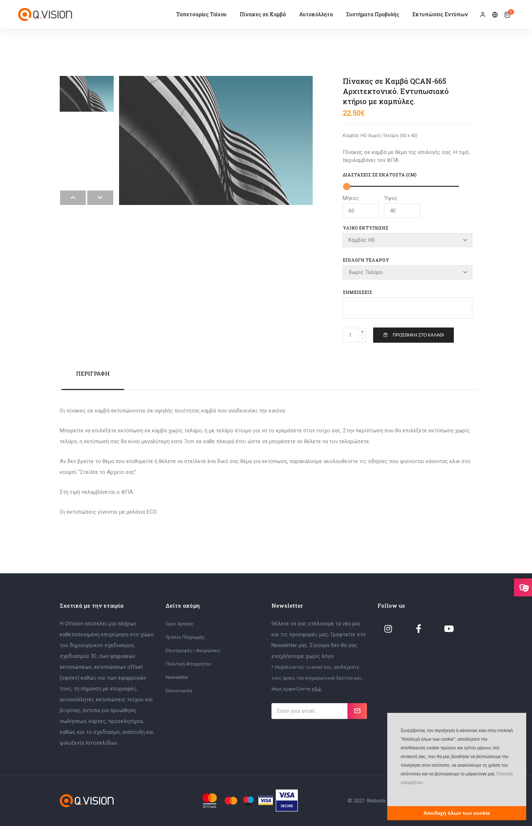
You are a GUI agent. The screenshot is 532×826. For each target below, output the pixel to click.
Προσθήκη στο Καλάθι (418, 335)
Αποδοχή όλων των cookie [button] (456, 813)
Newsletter (177, 677)
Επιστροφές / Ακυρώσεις (193, 650)
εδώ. (317, 689)
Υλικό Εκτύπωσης (365, 228)
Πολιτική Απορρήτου (188, 664)
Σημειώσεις (357, 292)
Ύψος (391, 198)
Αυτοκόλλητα (316, 14)
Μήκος (351, 198)
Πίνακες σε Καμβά (263, 14)
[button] (400, 793)
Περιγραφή (93, 373)
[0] (507, 14)
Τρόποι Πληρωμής (185, 637)
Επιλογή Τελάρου (366, 260)
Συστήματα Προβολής (372, 14)
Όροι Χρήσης (180, 623)
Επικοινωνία (179, 690)
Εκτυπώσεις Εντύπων (440, 14)
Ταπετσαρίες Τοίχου (201, 14)
